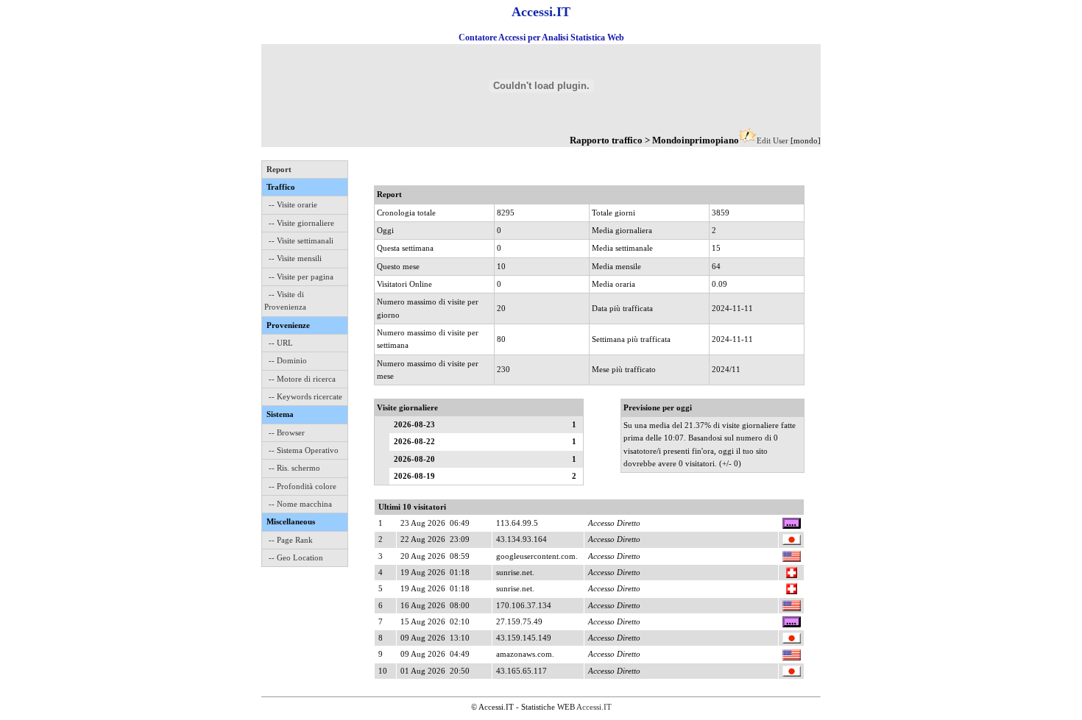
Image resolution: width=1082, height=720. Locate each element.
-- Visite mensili (295, 258)
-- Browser (287, 432)
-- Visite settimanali (301, 240)
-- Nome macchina (300, 503)
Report (278, 169)
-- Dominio (288, 360)
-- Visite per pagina (301, 276)
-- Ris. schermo (294, 467)
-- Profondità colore (302, 486)
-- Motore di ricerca (302, 378)
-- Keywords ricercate (305, 396)
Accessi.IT (594, 706)
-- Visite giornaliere (301, 222)
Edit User (772, 140)
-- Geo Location (296, 557)
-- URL (281, 342)
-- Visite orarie (293, 204)
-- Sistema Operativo (304, 450)
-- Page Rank (291, 539)
